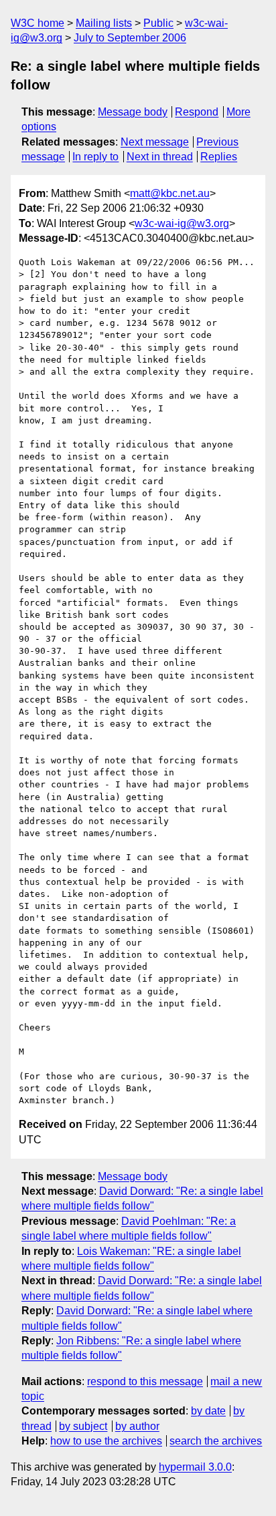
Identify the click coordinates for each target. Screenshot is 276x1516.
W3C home (37, 23)
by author (137, 1426)
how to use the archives (106, 1441)
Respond (196, 112)
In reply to (95, 156)
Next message (155, 142)
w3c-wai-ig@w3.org (182, 223)
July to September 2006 (130, 37)
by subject (83, 1426)
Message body (132, 112)
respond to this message (145, 1381)
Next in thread (160, 156)
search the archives (215, 1441)
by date (208, 1410)
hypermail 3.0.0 (195, 1467)
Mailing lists (104, 23)
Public (158, 23)
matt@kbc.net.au (170, 193)
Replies (218, 156)
